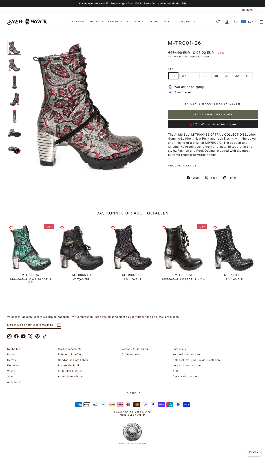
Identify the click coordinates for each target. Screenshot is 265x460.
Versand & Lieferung (135, 349)
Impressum (180, 349)
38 (195, 76)
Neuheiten (77, 21)
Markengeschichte (70, 349)
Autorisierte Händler (71, 376)
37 (184, 76)
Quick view (31, 267)
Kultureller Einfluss (70, 371)
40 (216, 76)
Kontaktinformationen (186, 354)
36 (173, 76)
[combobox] (249, 21)
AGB (175, 371)
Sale (167, 21)
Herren (113, 21)
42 (237, 76)
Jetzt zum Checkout (213, 114)
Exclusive (134, 21)
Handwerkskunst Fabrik (73, 360)
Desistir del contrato (186, 376)
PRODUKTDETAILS (182, 165)
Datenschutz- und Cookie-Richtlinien (196, 360)
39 (205, 76)
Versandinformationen (187, 365)
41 (226, 76)
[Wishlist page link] (218, 21)
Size (172, 69)
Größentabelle (131, 354)
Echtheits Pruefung (70, 354)
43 (248, 76)
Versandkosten (199, 56)
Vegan (154, 21)
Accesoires (183, 21)
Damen (95, 21)
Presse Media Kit (69, 365)
